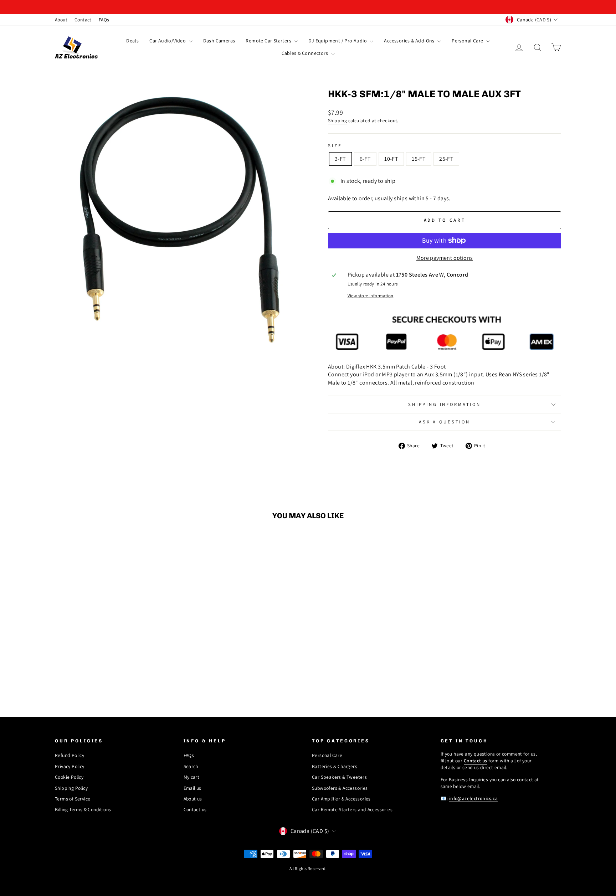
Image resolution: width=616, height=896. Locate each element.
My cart (192, 777)
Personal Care (468, 40)
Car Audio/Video (168, 40)
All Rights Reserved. (308, 868)
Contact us (195, 809)
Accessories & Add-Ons (410, 40)
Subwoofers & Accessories (340, 788)
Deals (132, 40)
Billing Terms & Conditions (83, 809)
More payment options (444, 258)
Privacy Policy (69, 766)
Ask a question (444, 422)
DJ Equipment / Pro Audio (338, 40)
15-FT (419, 159)
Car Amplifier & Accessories (341, 798)
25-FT (446, 159)
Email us (192, 788)
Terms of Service (72, 798)
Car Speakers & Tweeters (339, 777)
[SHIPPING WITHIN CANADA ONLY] (308, 7)
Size (335, 146)
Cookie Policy (69, 777)
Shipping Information (444, 404)
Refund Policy (69, 755)
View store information (371, 296)
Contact (83, 19)
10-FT (391, 159)
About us (193, 798)
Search (191, 766)
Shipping (337, 120)
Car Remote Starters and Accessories (352, 809)
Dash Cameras (219, 40)
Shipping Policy (71, 788)
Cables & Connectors (305, 53)
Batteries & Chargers (334, 766)
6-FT (365, 159)
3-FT (340, 159)
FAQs (104, 19)
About (61, 19)
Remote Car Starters (269, 40)
